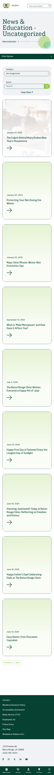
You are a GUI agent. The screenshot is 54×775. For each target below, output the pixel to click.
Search (8, 82)
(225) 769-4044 (10, 753)
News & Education (9, 41)
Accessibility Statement (14, 710)
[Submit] (47, 86)
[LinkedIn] (20, 759)
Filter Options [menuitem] (7, 56)
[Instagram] (9, 759)
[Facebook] (3, 759)
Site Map (6, 729)
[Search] (49, 6)
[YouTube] (26, 759)
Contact (6, 700)
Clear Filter (26, 92)
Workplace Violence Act (13, 734)
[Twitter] (15, 759)
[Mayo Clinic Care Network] (15, 5)
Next (18, 663)
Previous (8, 663)
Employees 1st (9, 720)
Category (9, 69)
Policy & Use (8, 725)
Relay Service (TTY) (11, 715)
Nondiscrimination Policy (14, 705)
